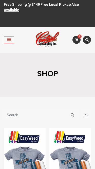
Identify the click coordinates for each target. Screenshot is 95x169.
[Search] (72, 115)
